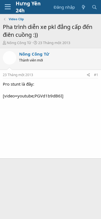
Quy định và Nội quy (37, 214)
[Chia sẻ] (88, 75)
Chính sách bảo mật (74, 214)
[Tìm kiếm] (94, 7)
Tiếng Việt (16, 206)
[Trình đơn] (7, 7)
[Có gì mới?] (83, 7)
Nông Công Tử (19, 42)
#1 (96, 74)
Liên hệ (10, 214)
